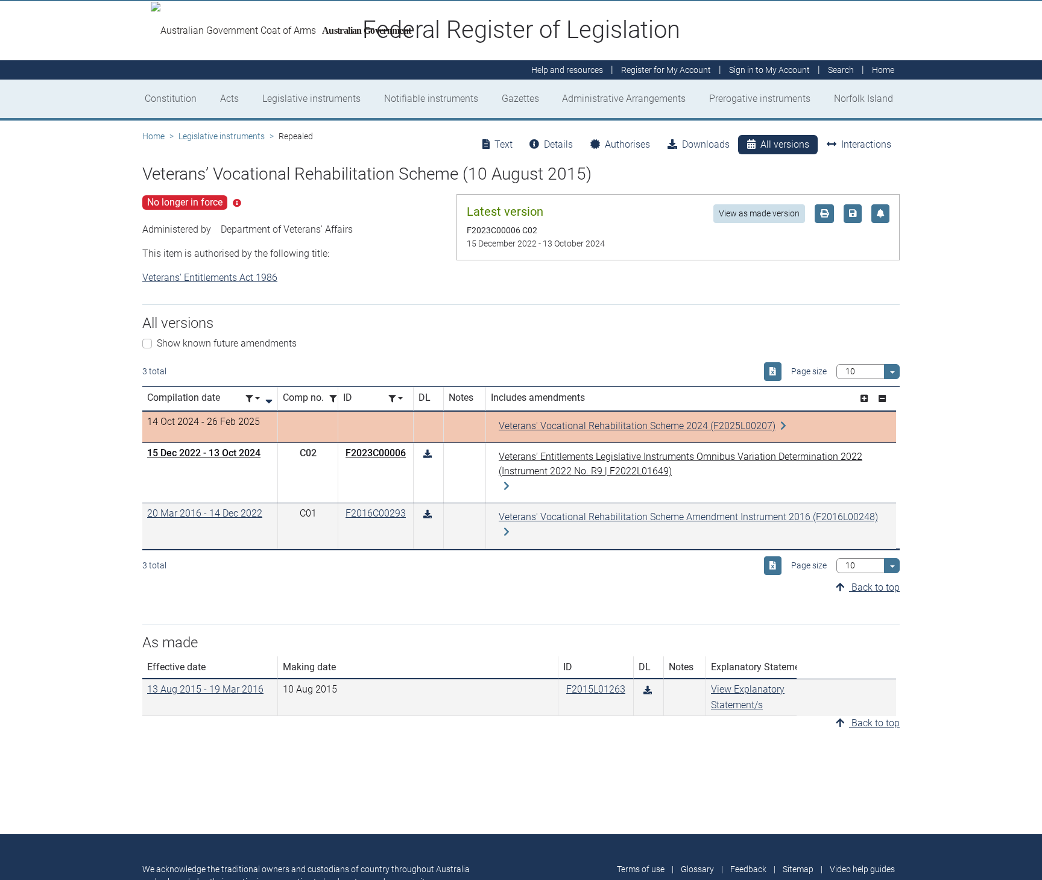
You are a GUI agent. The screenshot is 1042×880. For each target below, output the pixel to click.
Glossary (697, 869)
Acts (229, 98)
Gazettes (520, 98)
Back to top (874, 587)
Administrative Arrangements (624, 98)
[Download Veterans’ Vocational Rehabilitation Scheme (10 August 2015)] (427, 454)
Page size (809, 371)
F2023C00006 (376, 453)
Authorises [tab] (627, 144)
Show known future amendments (227, 343)
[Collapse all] (882, 398)
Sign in (769, 70)
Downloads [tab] (706, 144)
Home (153, 136)
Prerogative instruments (759, 98)
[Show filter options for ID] (395, 398)
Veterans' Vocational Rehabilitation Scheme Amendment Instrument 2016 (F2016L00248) (688, 517)
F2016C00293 (376, 513)
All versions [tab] (784, 144)
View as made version (759, 213)
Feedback (748, 869)
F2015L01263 (595, 689)
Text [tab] (503, 144)
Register (666, 70)
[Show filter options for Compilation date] (252, 398)
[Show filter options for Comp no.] (336, 398)
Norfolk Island (863, 98)
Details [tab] (558, 144)
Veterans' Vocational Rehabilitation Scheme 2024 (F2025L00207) (637, 426)
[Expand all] (864, 398)
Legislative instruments (311, 98)
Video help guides (862, 869)
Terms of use (641, 869)
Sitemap (798, 869)
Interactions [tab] (866, 144)
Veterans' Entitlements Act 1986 (209, 277)
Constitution (171, 98)
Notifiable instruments (431, 98)
